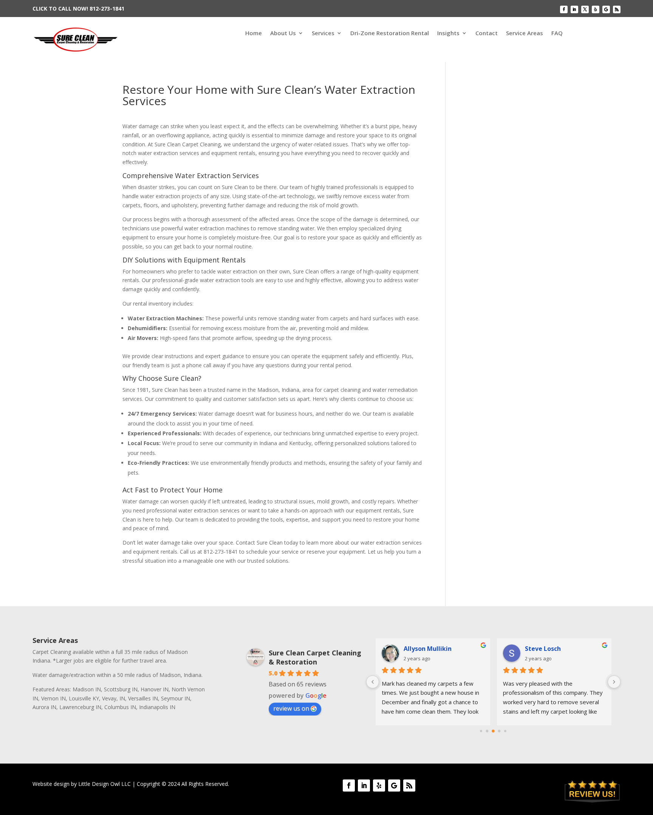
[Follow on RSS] (617, 9)
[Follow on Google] (606, 9)
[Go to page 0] (481, 731)
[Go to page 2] (493, 731)
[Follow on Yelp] (595, 9)
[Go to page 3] (499, 731)
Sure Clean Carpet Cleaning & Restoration (315, 657)
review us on (291, 708)
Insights (448, 33)
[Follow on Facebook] (564, 9)
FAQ (557, 33)
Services (323, 33)
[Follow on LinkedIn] (574, 9)
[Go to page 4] (505, 731)
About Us (283, 33)
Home (253, 33)
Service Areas (524, 33)
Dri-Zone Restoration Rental (389, 33)
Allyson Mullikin (428, 648)
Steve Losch (543, 648)
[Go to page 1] (487, 731)
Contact (486, 33)
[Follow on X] (585, 9)
